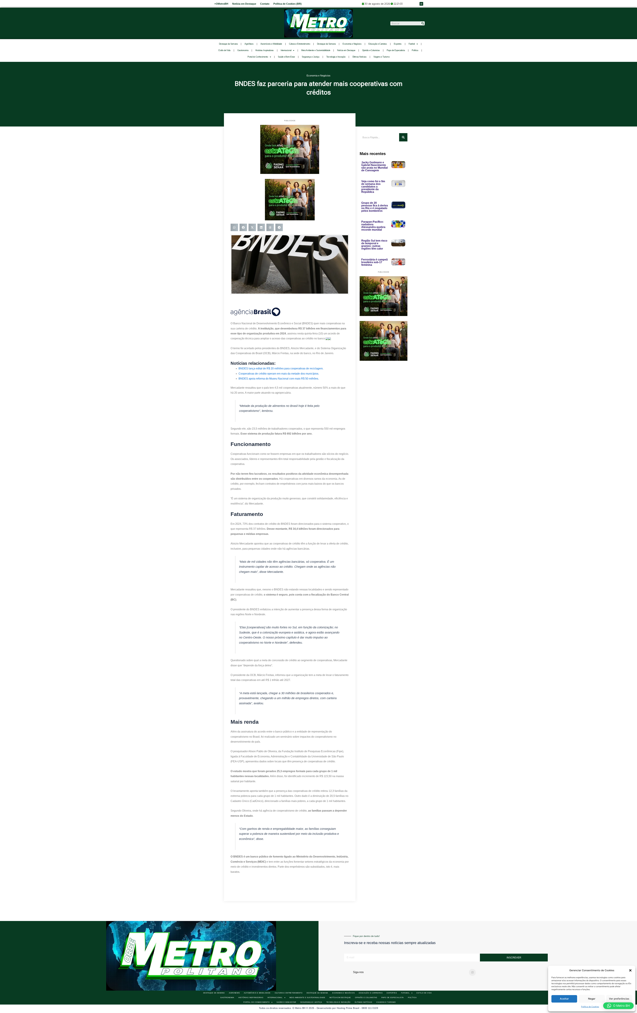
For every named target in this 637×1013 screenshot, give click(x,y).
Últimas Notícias (359, 57)
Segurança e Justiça (310, 57)
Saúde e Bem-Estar (286, 57)
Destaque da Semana (228, 44)
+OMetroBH (221, 3)
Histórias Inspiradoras (264, 50)
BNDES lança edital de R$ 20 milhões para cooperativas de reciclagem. (281, 368)
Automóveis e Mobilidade (271, 44)
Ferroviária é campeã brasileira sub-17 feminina (374, 262)
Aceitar (564, 998)
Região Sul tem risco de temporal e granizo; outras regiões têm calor (374, 244)
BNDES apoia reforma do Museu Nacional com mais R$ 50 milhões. (279, 378)
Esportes (397, 44)
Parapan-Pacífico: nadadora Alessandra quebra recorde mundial (373, 225)
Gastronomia (242, 50)
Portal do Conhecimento (258, 57)
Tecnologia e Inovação (335, 57)
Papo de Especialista (396, 50)
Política (415, 50)
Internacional (286, 50)
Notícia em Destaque (244, 3)
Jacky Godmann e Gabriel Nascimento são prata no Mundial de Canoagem (374, 166)
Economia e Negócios (352, 44)
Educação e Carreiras (377, 44)
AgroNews (249, 44)
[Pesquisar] (423, 23)
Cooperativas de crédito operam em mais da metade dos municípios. (279, 373)
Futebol (412, 44)
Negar (591, 998)
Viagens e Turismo (381, 57)
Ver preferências (619, 998)
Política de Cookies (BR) (287, 3)
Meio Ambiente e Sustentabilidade (315, 50)
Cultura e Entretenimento (299, 44)
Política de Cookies (590, 1006)
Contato (264, 3)
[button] (630, 970)
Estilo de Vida (224, 50)
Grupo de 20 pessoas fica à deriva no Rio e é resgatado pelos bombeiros (374, 206)
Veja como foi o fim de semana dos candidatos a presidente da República (373, 186)
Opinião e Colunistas (371, 50)
